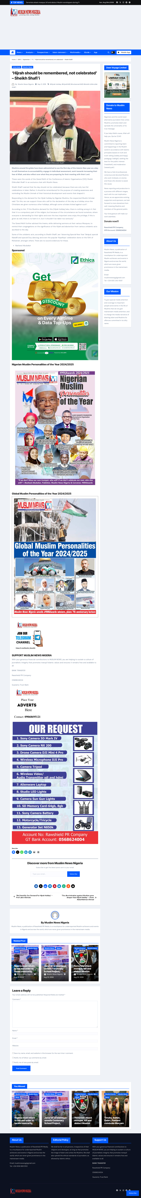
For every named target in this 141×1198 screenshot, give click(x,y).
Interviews (16, 67)
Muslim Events (20, 948)
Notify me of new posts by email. (26, 1062)
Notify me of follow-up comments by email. (30, 1058)
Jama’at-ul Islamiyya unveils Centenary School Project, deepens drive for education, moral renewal (55, 1124)
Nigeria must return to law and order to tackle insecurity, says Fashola (24, 970)
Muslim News (27, 67)
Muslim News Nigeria (26, 84)
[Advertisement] (70, 33)
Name (15, 1031)
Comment (16, 999)
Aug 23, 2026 (19, 977)
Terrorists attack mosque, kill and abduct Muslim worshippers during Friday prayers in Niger (84, 1124)
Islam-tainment (59, 52)
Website (15, 1046)
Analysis (29, 52)
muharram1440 (77, 84)
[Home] (12, 52)
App (95, 52)
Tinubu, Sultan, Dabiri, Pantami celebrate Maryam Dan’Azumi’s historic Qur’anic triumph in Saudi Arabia (115, 1124)
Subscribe (73, 874)
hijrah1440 (66, 84)
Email (15, 1038)
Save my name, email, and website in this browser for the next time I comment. (43, 1053)
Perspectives (43, 52)
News (19, 52)
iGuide (87, 52)
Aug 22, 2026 (79, 977)
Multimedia (75, 52)
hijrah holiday (56, 84)
